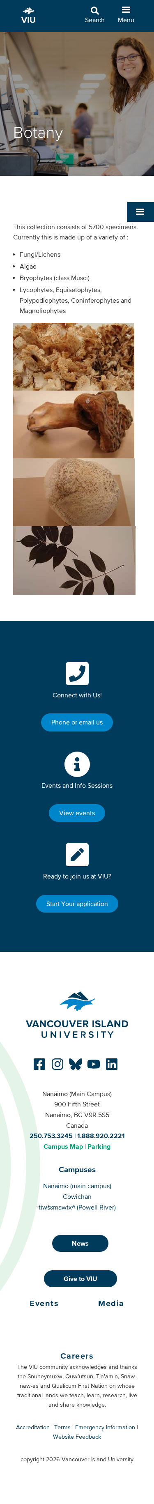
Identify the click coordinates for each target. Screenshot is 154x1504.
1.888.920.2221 (101, 1135)
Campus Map (63, 1146)
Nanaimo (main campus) (77, 1185)
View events (77, 812)
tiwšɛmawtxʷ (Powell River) (77, 1207)
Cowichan (77, 1196)
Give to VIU (80, 1278)
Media (111, 1303)
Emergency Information (105, 1427)
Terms (62, 1427)
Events (44, 1303)
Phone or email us (77, 722)
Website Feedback (77, 1436)
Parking (98, 1146)
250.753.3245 (51, 1135)
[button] (140, 212)
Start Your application (77, 903)
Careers (77, 1355)
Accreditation (33, 1427)
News (80, 1243)
